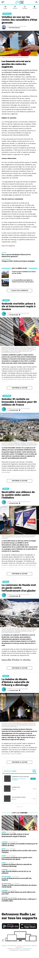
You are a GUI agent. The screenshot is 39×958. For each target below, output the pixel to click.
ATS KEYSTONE (13, 314)
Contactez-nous (27, 948)
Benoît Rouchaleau (14, 27)
